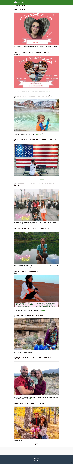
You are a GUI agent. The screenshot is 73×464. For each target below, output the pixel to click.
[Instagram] (38, 458)
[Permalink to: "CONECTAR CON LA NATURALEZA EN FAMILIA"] (36, 423)
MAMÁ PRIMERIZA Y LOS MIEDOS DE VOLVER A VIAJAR (33, 228)
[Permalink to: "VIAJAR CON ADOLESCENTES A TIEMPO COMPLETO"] (36, 72)
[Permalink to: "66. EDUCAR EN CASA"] (36, 29)
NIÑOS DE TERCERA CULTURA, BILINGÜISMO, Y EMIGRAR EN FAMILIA (34, 184)
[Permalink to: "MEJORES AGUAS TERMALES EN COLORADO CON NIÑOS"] (36, 115)
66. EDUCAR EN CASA (22, 9)
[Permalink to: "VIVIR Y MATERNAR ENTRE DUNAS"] (36, 291)
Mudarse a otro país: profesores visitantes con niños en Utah (36, 140)
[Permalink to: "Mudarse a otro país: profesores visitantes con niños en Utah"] (36, 160)
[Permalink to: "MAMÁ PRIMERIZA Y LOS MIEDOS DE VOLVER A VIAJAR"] (36, 248)
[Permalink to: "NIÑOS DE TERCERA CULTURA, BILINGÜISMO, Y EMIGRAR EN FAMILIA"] (36, 205)
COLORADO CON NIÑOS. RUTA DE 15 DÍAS (29, 315)
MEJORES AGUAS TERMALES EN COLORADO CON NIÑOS (33, 96)
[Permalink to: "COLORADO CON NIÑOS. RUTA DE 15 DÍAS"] (36, 334)
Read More (48, 91)
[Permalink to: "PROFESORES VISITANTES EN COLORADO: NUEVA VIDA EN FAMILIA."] (36, 378)
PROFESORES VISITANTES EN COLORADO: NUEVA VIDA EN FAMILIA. (34, 357)
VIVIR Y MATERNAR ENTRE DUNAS (26, 272)
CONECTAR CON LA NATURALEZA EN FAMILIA (30, 403)
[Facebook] (35, 458)
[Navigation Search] (58, 4)
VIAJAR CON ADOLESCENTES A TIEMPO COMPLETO (32, 52)
